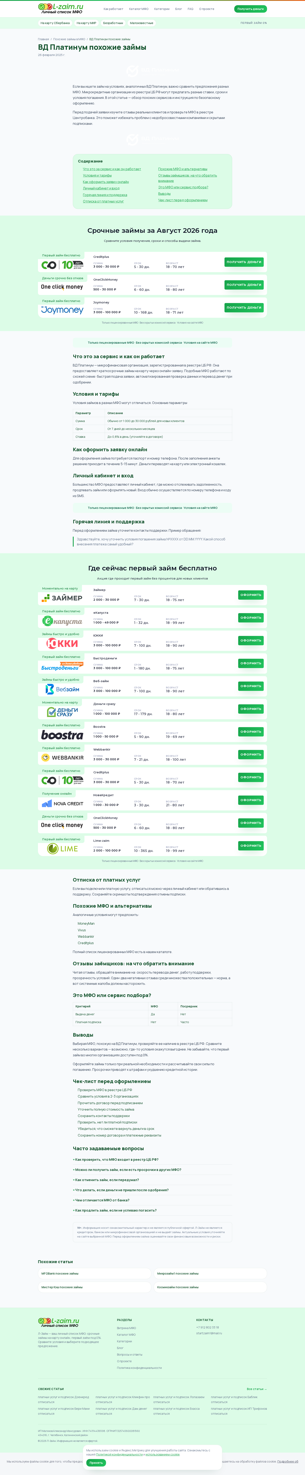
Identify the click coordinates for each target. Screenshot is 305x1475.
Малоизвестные (141, 23)
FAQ (190, 9)
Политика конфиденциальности (139, 1368)
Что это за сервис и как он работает (112, 169)
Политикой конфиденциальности (119, 1454)
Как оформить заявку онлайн (106, 182)
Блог (178, 9)
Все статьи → (257, 1389)
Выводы (164, 193)
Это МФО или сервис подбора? (183, 187)
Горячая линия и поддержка (105, 195)
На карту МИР (86, 23)
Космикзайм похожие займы (178, 1287)
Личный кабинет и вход (101, 188)
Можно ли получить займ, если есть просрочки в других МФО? (128, 1169)
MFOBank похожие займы (59, 1273)
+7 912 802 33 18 (207, 1327)
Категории (162, 9)
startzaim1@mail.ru (209, 1333)
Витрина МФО (126, 1328)
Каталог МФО (139, 9)
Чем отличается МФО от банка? (102, 1200)
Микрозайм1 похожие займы (178, 1273)
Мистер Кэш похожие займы (62, 1287)
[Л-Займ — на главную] (61, 9)
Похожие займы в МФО (69, 39)
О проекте (206, 9)
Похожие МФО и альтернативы (182, 169)
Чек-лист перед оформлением (182, 200)
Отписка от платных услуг (103, 201)
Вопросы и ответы (129, 1354)
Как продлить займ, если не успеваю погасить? (116, 1210)
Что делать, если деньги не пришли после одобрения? (122, 1190)
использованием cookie (163, 1454)
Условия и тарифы (97, 175)
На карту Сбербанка (55, 23)
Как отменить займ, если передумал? (107, 1180)
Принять (96, 1463)
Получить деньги (251, 9)
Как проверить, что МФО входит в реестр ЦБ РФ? (117, 1159)
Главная (43, 39)
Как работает (113, 9)
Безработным (113, 23)
